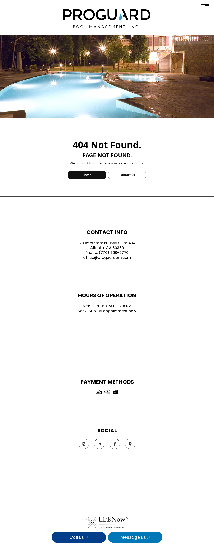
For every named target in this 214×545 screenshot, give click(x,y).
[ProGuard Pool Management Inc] (106, 19)
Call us (77, 537)
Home (87, 175)
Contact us (127, 175)
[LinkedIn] (99, 444)
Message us (133, 537)
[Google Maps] (130, 444)
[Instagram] (84, 444)
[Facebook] (115, 444)
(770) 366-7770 (114, 252)
